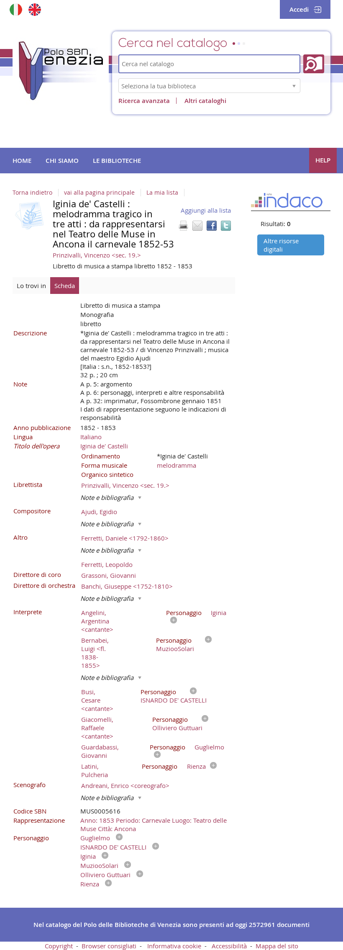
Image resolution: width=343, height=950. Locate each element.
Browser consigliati (109, 946)
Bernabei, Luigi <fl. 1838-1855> (95, 652)
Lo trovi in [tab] (31, 285)
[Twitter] (226, 226)
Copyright (59, 946)
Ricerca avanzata (144, 101)
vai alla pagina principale (99, 192)
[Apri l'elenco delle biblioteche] (294, 85)
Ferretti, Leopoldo (107, 564)
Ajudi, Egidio (99, 511)
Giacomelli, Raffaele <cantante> (97, 727)
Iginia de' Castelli (104, 446)
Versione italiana (15, 9)
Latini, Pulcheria (94, 770)
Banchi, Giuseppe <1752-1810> (127, 586)
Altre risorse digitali (281, 245)
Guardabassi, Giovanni (100, 751)
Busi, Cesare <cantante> (97, 700)
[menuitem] (22, 160)
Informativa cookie (174, 946)
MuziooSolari (175, 648)
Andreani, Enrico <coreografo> (125, 785)
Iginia (218, 612)
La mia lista (162, 192)
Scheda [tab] (64, 285)
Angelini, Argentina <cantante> (97, 620)
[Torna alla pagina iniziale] (61, 70)
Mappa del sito (277, 946)
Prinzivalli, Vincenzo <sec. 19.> (97, 255)
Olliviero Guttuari (177, 727)
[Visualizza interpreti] (171, 621)
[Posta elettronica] (197, 226)
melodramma (176, 465)
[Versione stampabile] (183, 226)
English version (34, 9)
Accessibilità (229, 946)
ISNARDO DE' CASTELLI (174, 700)
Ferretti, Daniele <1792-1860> (125, 538)
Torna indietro (32, 192)
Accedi (299, 9)
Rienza (196, 766)
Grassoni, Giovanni (108, 575)
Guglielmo (209, 747)
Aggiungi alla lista (206, 210)
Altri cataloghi (205, 100)
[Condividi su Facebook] (212, 226)
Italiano (91, 437)
